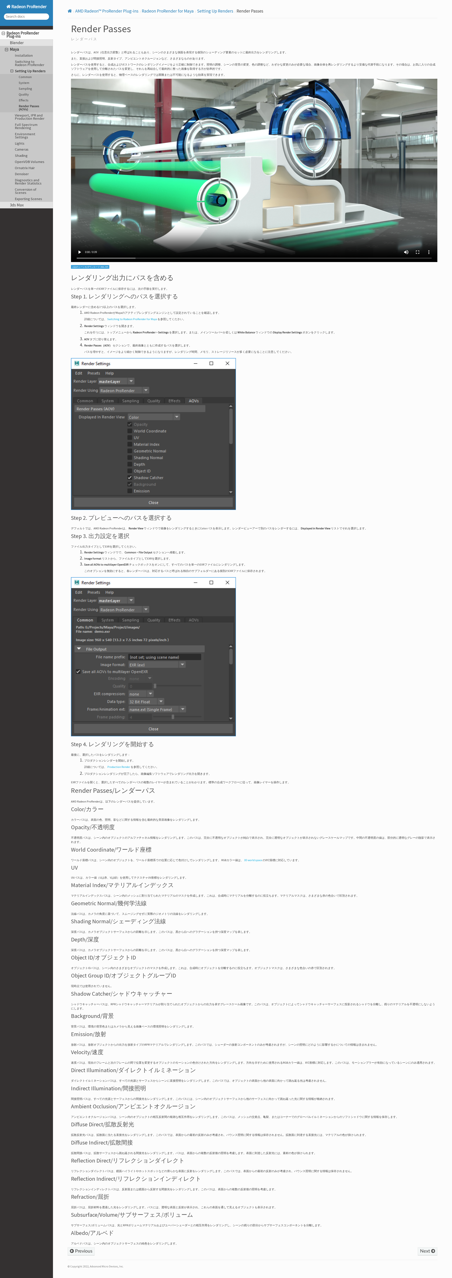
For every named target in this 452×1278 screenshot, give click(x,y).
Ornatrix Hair (25, 168)
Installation (24, 55)
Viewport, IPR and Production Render (29, 117)
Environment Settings (25, 135)
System (24, 83)
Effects (23, 100)
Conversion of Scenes (25, 191)
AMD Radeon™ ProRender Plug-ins (106, 11)
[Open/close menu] (3, 33)
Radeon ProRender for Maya (168, 11)
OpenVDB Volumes (29, 161)
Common (25, 77)
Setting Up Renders (30, 71)
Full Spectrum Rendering (26, 126)
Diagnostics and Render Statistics (28, 182)
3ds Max (17, 204)
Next (425, 1251)
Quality (24, 94)
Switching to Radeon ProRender (29, 63)
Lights (19, 143)
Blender (17, 42)
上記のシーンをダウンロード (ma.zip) (90, 267)
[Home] (70, 11)
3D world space (253, 860)
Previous (83, 1251)
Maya (14, 49)
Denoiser (22, 174)
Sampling (25, 89)
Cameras (21, 149)
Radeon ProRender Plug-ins (23, 34)
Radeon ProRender (29, 6)
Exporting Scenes (28, 199)
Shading (21, 155)
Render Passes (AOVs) (29, 107)
